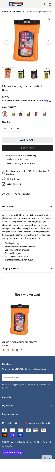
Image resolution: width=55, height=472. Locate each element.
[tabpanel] (27, 233)
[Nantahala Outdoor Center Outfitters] (16, 4)
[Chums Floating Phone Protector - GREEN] (8, 350)
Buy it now (27, 148)
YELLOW (28, 114)
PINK (36, 114)
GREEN (13, 114)
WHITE (44, 114)
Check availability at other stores (20, 163)
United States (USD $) (39, 423)
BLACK (21, 114)
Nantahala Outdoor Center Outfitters (26, 442)
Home (5, 11)
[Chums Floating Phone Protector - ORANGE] (3, 350)
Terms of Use (36, 384)
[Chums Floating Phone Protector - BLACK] (12, 350)
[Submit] (49, 377)
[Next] (49, 41)
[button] (50, 4)
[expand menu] (4, 4)
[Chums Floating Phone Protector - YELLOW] (17, 350)
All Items (17, 11)
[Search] (44, 4)
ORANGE (5, 114)
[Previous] (6, 41)
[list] (27, 40)
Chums (5, 90)
